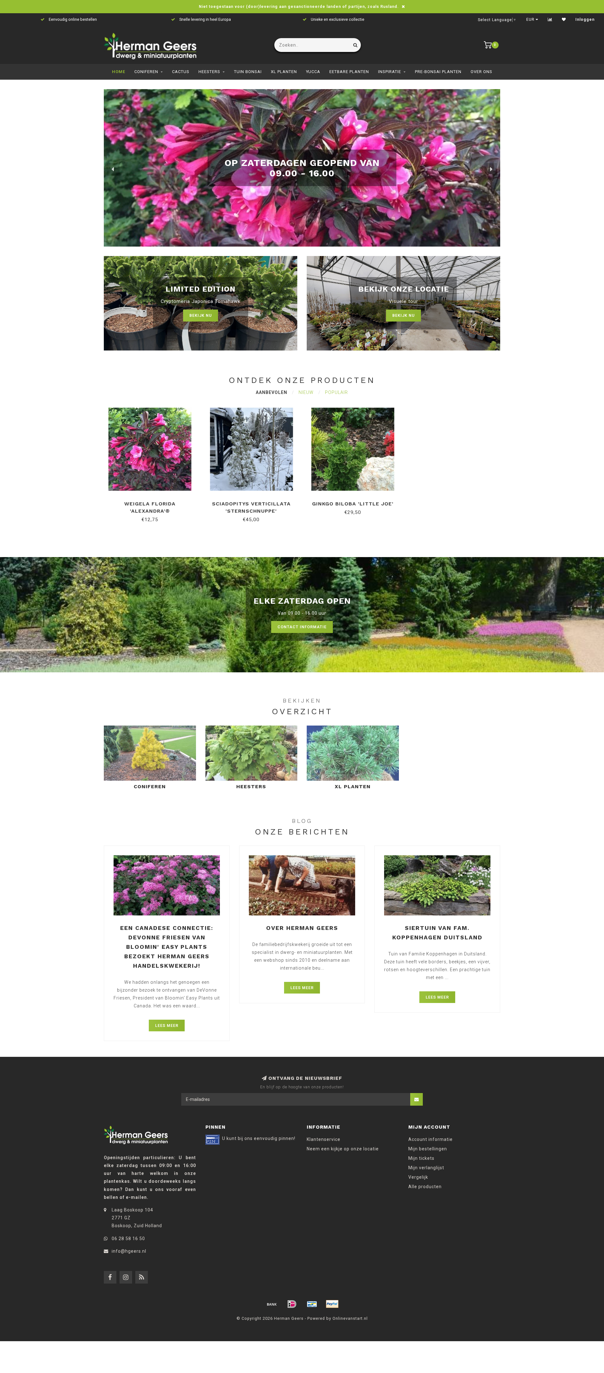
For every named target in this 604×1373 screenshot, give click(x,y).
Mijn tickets (421, 1158)
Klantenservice (323, 1139)
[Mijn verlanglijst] (564, 19)
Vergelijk (418, 1177)
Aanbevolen (271, 392)
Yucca (313, 71)
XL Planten (284, 71)
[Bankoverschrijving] (272, 1304)
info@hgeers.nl (129, 1251)
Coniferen (146, 71)
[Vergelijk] (550, 19)
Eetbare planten (349, 71)
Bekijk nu (200, 315)
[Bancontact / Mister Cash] (312, 1304)
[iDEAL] (292, 1304)
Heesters (209, 71)
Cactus (180, 71)
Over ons (481, 71)
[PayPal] (332, 1304)
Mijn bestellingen (427, 1148)
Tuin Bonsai (248, 71)
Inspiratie (389, 71)
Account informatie (430, 1139)
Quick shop (153, 501)
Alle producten (425, 1186)
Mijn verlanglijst (426, 1167)
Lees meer (166, 1025)
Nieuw (306, 392)
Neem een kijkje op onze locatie (343, 1148)
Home (118, 71)
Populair (336, 392)
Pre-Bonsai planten (438, 71)
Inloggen (585, 19)
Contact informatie (302, 626)
